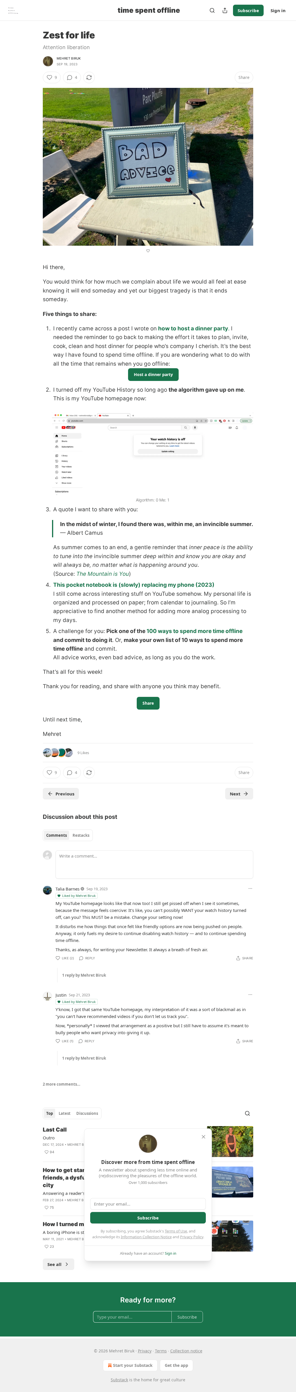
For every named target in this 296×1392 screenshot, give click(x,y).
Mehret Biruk (69, 58)
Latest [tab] (65, 1113)
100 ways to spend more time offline (195, 631)
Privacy (144, 1351)
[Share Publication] (225, 10)
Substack (119, 1379)
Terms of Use (176, 1231)
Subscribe (248, 10)
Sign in (278, 10)
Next (235, 794)
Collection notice (186, 1351)
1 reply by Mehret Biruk (84, 975)
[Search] (212, 10)
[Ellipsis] (250, 888)
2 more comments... (61, 1084)
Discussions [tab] (87, 1113)
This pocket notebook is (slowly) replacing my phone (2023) (133, 585)
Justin (61, 995)
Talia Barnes (67, 889)
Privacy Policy (191, 1236)
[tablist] (68, 835)
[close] (203, 1136)
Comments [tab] (56, 835)
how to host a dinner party (193, 328)
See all (54, 1264)
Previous (65, 794)
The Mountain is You (102, 574)
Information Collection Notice (146, 1236)
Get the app (176, 1365)
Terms (161, 1351)
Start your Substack (133, 1365)
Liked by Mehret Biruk (79, 895)
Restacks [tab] (81, 835)
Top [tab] (49, 1113)
